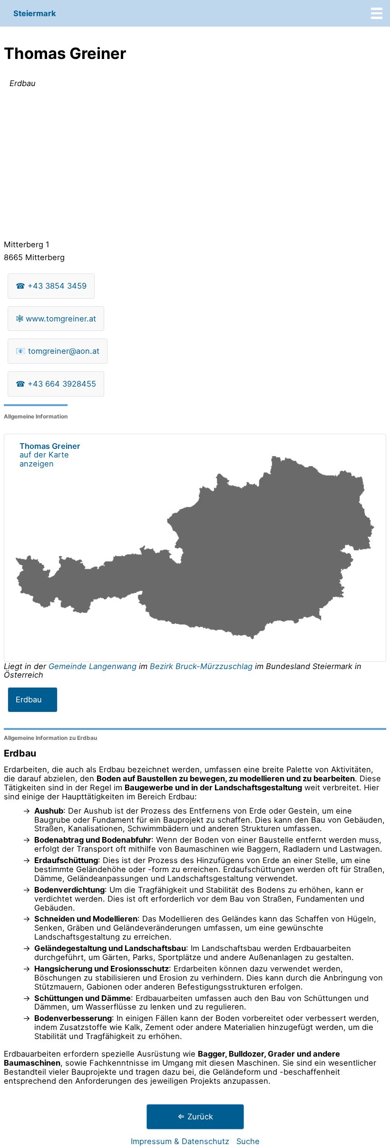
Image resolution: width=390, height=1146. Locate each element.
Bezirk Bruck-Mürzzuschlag (201, 666)
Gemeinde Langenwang (94, 666)
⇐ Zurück (195, 1116)
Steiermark (34, 13)
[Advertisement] (195, 166)
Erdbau (29, 699)
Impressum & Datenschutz (180, 1141)
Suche (248, 1141)
